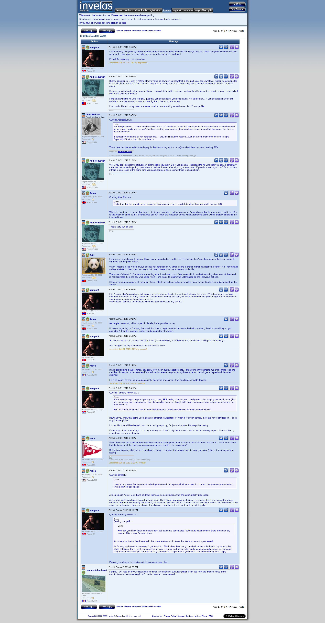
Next (241, 31)
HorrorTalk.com (125, 152)
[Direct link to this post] (232, 48)
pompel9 (94, 47)
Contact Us (157, 616)
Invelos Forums (123, 30)
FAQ (211, 616)
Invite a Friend (201, 616)
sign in (114, 23)
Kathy (92, 255)
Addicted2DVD (97, 77)
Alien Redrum (93, 114)
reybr (92, 438)
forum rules (133, 15)
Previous (233, 31)
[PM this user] (221, 48)
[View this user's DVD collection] (226, 48)
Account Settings (185, 616)
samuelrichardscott (97, 570)
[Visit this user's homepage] (221, 116)
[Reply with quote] (236, 48)
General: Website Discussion (147, 30)
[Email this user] (221, 78)
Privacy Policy (170, 616)
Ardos (93, 193)
